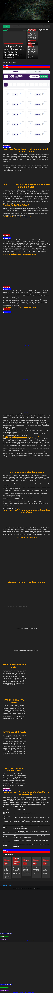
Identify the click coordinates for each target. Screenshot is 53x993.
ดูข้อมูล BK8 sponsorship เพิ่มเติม (11, 508)
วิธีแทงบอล (8, 751)
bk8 (4, 42)
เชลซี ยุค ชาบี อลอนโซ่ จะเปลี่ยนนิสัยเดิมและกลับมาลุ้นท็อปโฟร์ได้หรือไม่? (32, 37)
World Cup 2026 (38, 71)
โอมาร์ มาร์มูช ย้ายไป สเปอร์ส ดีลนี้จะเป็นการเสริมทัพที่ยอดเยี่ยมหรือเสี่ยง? (32, 51)
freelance (12, 57)
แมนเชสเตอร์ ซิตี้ (11, 43)
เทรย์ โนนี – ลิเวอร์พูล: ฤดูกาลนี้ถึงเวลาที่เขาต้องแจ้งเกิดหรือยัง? (46, 870)
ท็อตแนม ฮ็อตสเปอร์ (19, 42)
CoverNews (30, 888)
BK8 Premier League (7, 885)
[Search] (49, 21)
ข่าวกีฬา (14, 42)
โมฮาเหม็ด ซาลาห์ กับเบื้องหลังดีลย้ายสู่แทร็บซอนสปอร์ (36, 26)
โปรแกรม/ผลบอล (34, 76)
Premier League (15, 71)
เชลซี (29, 32)
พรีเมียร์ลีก (5, 43)
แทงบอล (27, 193)
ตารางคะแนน (44, 76)
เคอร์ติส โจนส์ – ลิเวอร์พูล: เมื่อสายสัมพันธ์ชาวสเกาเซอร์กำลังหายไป (36, 870)
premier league (9, 42)
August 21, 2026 (7, 57)
